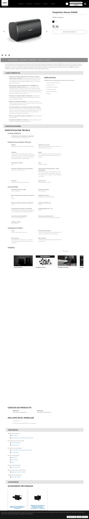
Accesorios (47, 60)
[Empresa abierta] (55, 3)
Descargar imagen (16, 477)
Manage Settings (71, 516)
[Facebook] (2, 55)
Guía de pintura (15, 445)
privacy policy (32, 512)
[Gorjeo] (5, 55)
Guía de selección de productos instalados (22, 450)
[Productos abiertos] (23, 3)
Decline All (84, 516)
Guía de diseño (15, 452)
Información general (13, 60)
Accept (79, 516)
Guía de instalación (16, 442)
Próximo (46, 31)
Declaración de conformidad (18, 472)
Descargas (40, 60)
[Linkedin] (9, 55)
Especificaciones (33, 60)
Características (23, 60)
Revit (13, 462)
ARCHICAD (14, 457)
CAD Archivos (15, 459)
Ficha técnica (15, 435)
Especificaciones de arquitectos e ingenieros (22, 437)
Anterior (3, 31)
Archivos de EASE (16, 467)
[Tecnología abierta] (40, 3)
